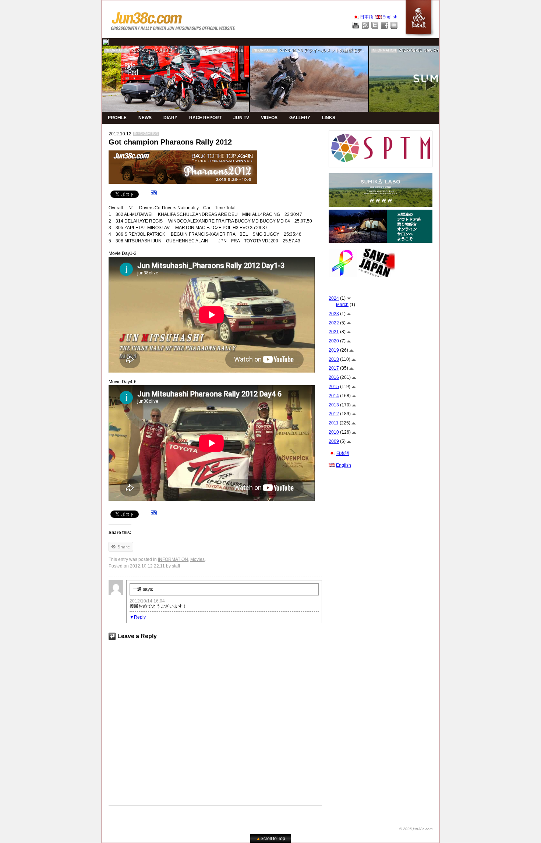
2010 (334, 432)
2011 (334, 423)
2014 (334, 395)
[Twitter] (374, 25)
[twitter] (105, 42)
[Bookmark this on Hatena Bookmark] (154, 193)
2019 (334, 350)
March (342, 304)
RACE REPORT (205, 117)
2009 (334, 441)
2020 (334, 341)
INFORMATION (117, 50)
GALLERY (299, 117)
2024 (334, 298)
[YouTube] (355, 25)
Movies (197, 559)
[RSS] (365, 25)
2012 (334, 413)
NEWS (145, 117)
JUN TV (241, 117)
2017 (334, 368)
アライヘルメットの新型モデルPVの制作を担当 (351, 50)
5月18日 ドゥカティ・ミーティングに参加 (199, 50)
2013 (334, 405)
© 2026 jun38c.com (415, 829)
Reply (140, 617)
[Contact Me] (393, 25)
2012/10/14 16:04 (147, 601)
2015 (334, 386)
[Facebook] (384, 25)
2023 (334, 313)
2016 (334, 377)
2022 (334, 323)
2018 (334, 359)
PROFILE (117, 117)
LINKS (328, 117)
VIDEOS (269, 117)
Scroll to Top (270, 838)
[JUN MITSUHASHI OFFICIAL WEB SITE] (173, 19)
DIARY (170, 117)
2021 (334, 331)
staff (176, 566)
